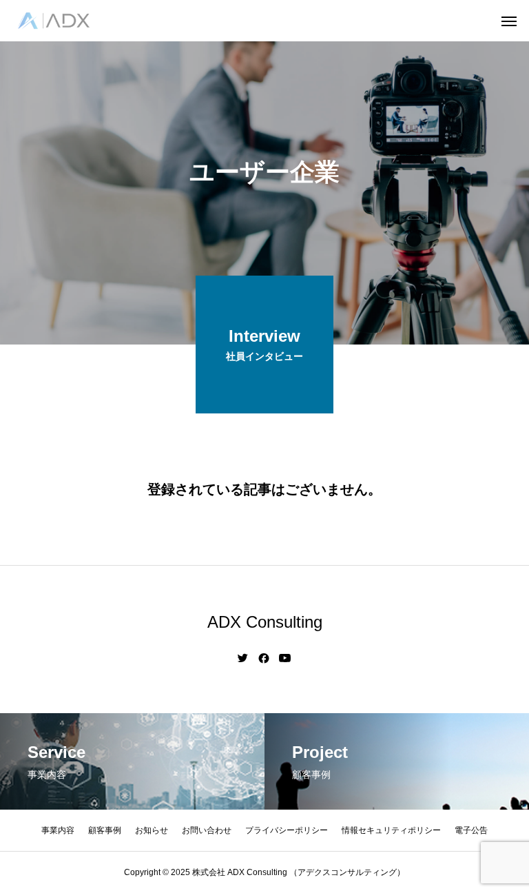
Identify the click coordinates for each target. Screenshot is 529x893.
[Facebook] (263, 658)
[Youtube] (285, 658)
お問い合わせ (206, 830)
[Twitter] (243, 658)
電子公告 (471, 830)
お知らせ (151, 830)
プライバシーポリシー (286, 830)
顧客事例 (104, 830)
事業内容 (57, 830)
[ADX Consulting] (55, 20)
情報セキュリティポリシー (391, 830)
